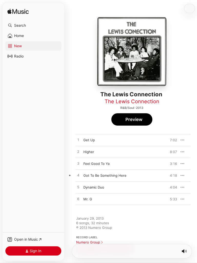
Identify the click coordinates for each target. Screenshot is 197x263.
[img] (18, 12)
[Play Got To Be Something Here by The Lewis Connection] (78, 175)
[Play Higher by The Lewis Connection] (78, 151)
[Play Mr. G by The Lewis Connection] (78, 199)
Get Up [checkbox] (89, 140)
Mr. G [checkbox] (87, 199)
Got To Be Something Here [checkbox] (104, 175)
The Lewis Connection (132, 101)
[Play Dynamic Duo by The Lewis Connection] (78, 187)
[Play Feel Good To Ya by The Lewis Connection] (78, 163)
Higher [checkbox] (88, 152)
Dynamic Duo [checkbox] (93, 187)
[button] (33, 25)
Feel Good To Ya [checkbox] (96, 164)
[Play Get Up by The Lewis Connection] (78, 140)
